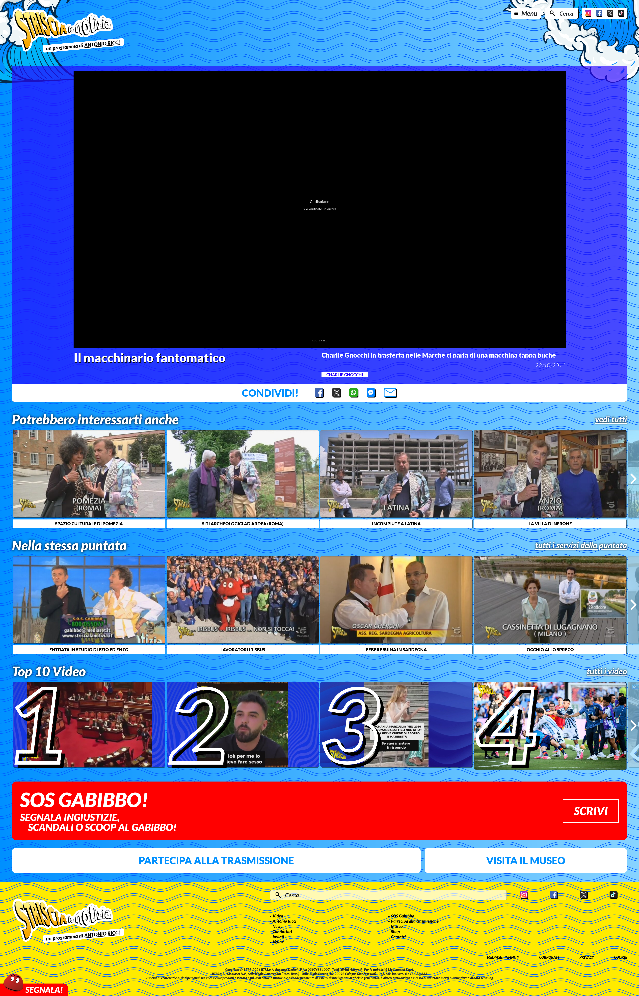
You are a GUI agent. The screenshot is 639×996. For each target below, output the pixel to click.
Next (633, 479)
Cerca (566, 13)
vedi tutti (611, 419)
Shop (395, 931)
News (277, 926)
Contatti (398, 936)
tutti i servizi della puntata (581, 545)
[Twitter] (610, 13)
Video (278, 915)
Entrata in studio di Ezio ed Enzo (88, 649)
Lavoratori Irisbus (242, 649)
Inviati (278, 936)
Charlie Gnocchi (344, 374)
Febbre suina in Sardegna (396, 649)
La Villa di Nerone (550, 523)
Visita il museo (525, 860)
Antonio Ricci (284, 920)
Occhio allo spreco (550, 649)
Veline (278, 941)
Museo (397, 926)
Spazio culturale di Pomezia (89, 523)
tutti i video (607, 671)
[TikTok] (621, 13)
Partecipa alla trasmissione (216, 860)
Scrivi (591, 810)
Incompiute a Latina (396, 523)
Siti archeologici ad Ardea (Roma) (242, 523)
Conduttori (282, 931)
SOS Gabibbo (402, 915)
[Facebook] (599, 13)
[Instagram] (588, 13)
